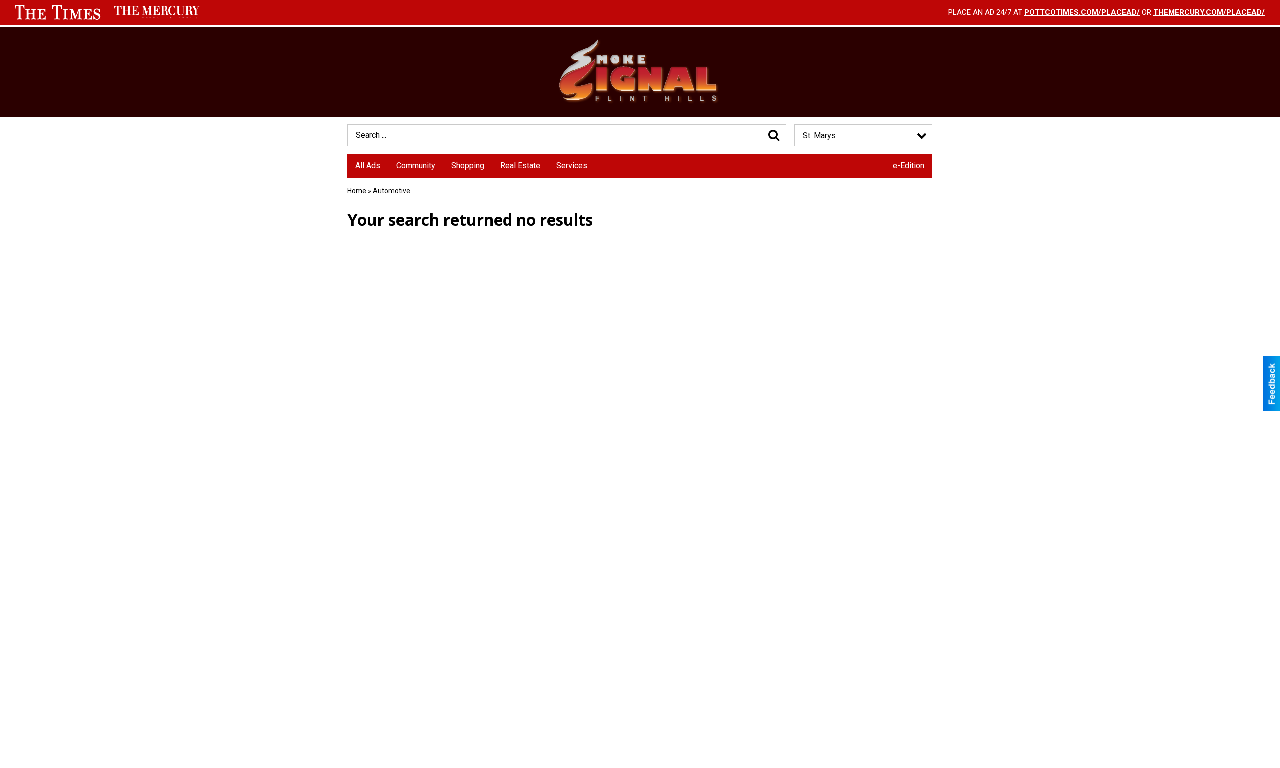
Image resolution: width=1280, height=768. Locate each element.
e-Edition (908, 165)
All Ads (368, 165)
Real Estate (520, 165)
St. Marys (819, 135)
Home (357, 191)
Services (572, 165)
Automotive (391, 191)
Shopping (468, 165)
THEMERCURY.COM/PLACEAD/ (1209, 12)
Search (774, 135)
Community (416, 165)
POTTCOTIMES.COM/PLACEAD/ (1082, 12)
